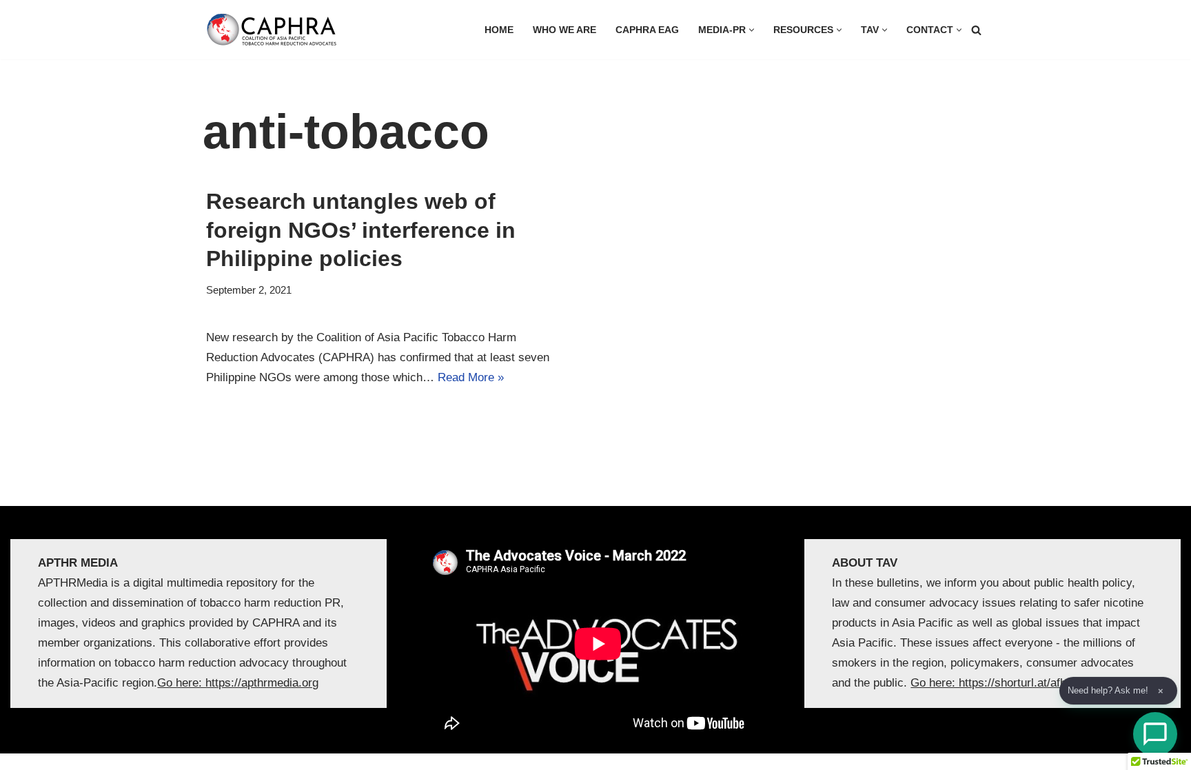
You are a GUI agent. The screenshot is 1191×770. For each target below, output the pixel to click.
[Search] (976, 30)
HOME (499, 30)
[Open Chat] (1155, 734)
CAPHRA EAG (647, 30)
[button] (751, 30)
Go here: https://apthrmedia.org (237, 682)
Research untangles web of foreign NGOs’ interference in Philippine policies (361, 230)
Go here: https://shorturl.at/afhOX (996, 682)
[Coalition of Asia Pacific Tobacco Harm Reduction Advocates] (275, 29)
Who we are (564, 30)
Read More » (471, 377)
